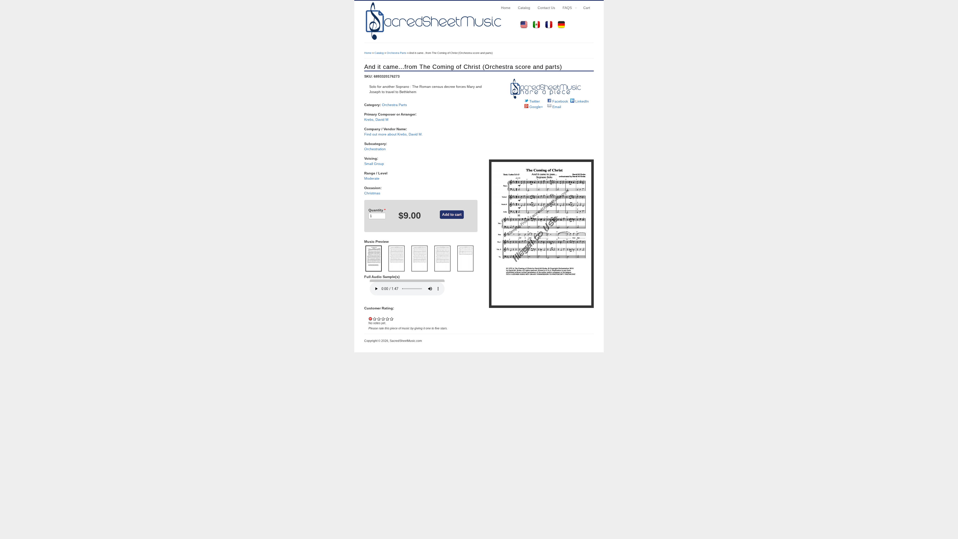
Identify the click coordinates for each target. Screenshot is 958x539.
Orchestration (375, 149)
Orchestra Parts (396, 52)
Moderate (371, 178)
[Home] (432, 40)
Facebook (559, 101)
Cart (586, 8)
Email (556, 107)
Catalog (524, 8)
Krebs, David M (376, 120)
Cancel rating (370, 319)
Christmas (372, 193)
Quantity (376, 210)
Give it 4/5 (387, 319)
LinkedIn (581, 101)
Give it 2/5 (379, 319)
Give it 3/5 (383, 319)
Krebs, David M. (410, 134)
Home (505, 8)
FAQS (565, 8)
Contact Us (546, 8)
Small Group (374, 164)
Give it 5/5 (392, 319)
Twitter (534, 101)
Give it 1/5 (375, 319)
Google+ (535, 107)
